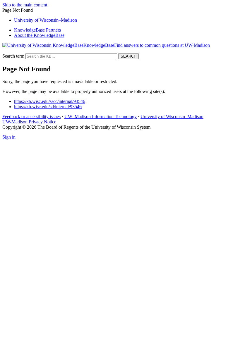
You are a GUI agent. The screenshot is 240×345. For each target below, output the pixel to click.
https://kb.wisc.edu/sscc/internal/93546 (49, 101)
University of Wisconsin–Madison (171, 116)
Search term (13, 56)
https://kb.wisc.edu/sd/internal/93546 (48, 106)
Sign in (9, 136)
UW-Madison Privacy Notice (29, 121)
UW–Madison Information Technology (100, 116)
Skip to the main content (24, 4)
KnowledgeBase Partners (37, 29)
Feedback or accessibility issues (31, 116)
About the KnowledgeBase (39, 35)
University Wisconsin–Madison (45, 20)
